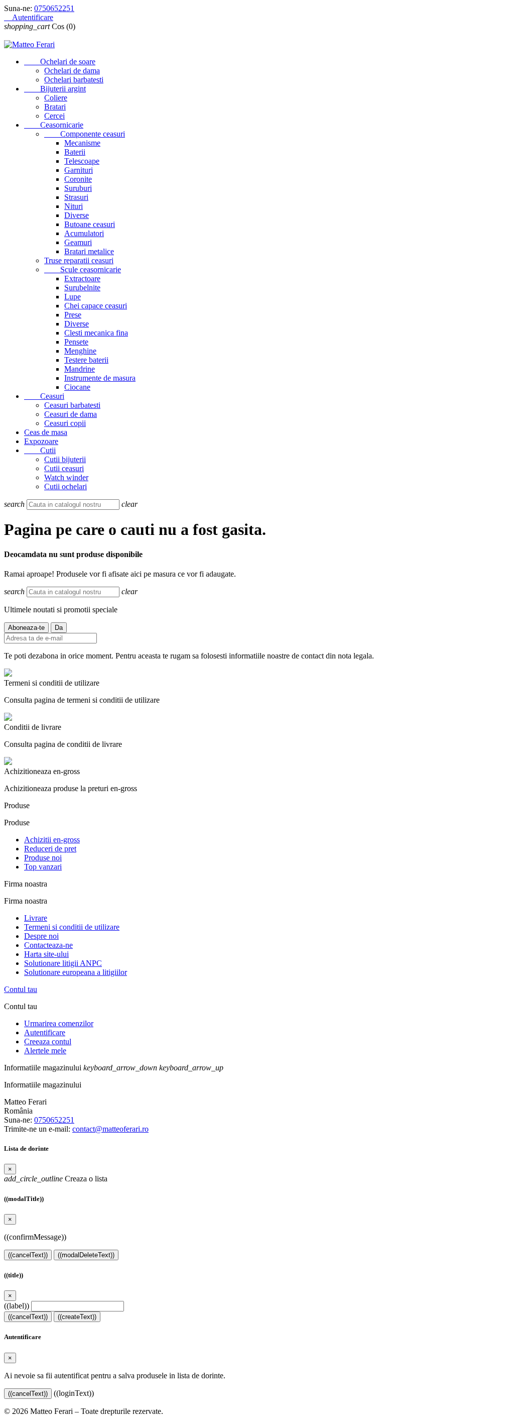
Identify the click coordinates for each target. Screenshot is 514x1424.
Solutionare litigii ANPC (63, 963)
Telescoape (81, 161)
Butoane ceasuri (89, 224)
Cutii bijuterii (65, 459)
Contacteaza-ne (48, 945)
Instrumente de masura (100, 378)
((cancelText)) (28, 1255)
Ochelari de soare (59, 61)
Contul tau (20, 989)
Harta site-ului (46, 954)
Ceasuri (44, 396)
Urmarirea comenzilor (58, 1023)
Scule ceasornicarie (82, 269)
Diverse (76, 215)
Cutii (40, 450)
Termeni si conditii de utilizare (71, 927)
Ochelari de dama (72, 70)
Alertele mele (45, 1050)
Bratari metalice (89, 251)
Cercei (54, 116)
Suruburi (78, 188)
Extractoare (82, 278)
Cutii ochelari (65, 486)
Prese (72, 314)
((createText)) (77, 1317)
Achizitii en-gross (52, 839)
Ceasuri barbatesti (72, 405)
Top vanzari (43, 866)
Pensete (76, 342)
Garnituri (78, 170)
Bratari (55, 106)
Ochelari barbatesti (73, 79)
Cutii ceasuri (64, 468)
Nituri (73, 206)
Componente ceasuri (84, 134)
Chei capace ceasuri (95, 305)
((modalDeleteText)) (86, 1255)
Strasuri (76, 197)
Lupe (72, 296)
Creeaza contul (47, 1041)
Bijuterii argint (55, 88)
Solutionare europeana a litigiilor (75, 972)
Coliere (55, 97)
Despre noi (41, 936)
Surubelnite (82, 287)
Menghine (80, 351)
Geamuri (78, 242)
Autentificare (44, 1032)
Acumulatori (84, 233)
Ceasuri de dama (70, 414)
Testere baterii (86, 360)
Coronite (78, 179)
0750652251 (54, 8)
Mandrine (79, 369)
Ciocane (77, 387)
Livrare (35, 918)
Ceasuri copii (65, 423)
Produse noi (43, 857)
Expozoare (41, 441)
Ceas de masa (45, 432)
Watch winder (66, 477)
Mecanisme (82, 143)
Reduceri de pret (50, 848)
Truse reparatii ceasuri (78, 260)
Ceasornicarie (53, 125)
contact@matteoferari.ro (110, 1129)
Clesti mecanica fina (96, 332)
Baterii (74, 152)
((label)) (16, 1305)
